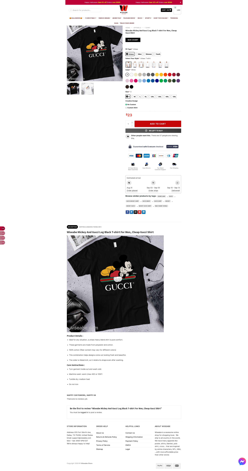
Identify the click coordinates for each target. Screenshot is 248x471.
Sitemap (99, 449)
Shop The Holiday (160, 18)
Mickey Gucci (130, 206)
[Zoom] (70, 78)
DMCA (128, 445)
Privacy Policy (102, 441)
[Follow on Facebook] (152, 10)
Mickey (167, 201)
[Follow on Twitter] (155, 10)
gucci (171, 196)
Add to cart (158, 124)
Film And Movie (129, 18)
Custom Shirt (132, 108)
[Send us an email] (158, 10)
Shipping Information (134, 437)
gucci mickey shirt (132, 201)
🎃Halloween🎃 (75, 18)
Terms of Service (103, 445)
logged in (84, 412)
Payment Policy (131, 441)
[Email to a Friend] (135, 212)
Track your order (127, 23)
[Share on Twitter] (131, 212)
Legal (127, 449)
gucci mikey (146, 201)
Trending (174, 18)
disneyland (161, 196)
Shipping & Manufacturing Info (90, 227)
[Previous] (70, 53)
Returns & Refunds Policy (106, 437)
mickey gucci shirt (145, 206)
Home (127, 28)
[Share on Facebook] (127, 212)
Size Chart (133, 40)
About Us (100, 433)
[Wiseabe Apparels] (124, 10)
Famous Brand (104, 18)
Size (127, 92)
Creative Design (131, 101)
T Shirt (147, 28)
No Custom (131, 104)
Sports (148, 18)
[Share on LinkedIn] (144, 212)
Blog (116, 23)
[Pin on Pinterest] (139, 212)
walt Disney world (161, 206)
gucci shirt (158, 201)
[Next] (119, 53)
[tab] (72, 227)
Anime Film (116, 18)
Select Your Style (132, 58)
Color (127, 70)
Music (140, 18)
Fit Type (128, 49)
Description (72, 227)
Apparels (137, 28)
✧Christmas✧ (90, 18)
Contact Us (130, 433)
